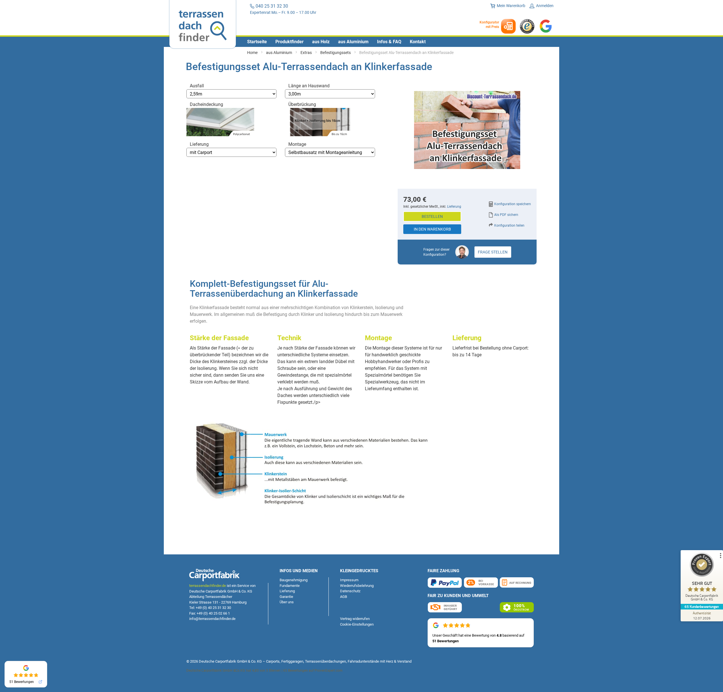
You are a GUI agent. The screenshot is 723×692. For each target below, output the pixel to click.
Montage (297, 144)
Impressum (349, 580)
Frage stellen (493, 252)
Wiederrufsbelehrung (357, 585)
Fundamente (290, 585)
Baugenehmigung (294, 580)
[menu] (361, 42)
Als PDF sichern (506, 215)
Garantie (286, 597)
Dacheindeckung (206, 104)
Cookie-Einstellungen (357, 624)
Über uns (287, 602)
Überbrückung (302, 104)
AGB (343, 597)
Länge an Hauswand (309, 85)
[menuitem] (257, 42)
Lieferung (199, 144)
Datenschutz (350, 591)
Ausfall (197, 85)
